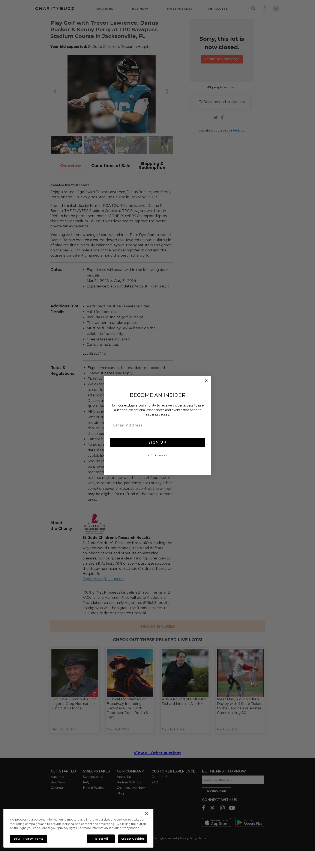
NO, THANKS (157, 455)
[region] (78, 828)
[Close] (146, 813)
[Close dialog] (206, 380)
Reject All (101, 838)
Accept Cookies (133, 838)
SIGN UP (157, 442)
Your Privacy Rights (28, 838)
